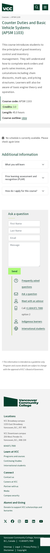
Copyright (22, 550)
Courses (5, 17)
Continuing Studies (13, 460)
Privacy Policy (30, 546)
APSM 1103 (15, 17)
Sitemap (8, 546)
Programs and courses (14, 456)
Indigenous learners (32, 321)
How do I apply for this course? (21, 190)
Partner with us (11, 486)
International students (33, 328)
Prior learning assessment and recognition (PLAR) (21, 178)
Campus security (11, 495)
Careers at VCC (11, 481)
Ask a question (29, 293)
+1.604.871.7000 (34, 308)
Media (6, 490)
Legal (17, 546)
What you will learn (15, 164)
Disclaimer (9, 550)
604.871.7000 (10, 445)
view (24, 118)
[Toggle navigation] (37, 7)
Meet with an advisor (32, 301)
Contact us (9, 477)
